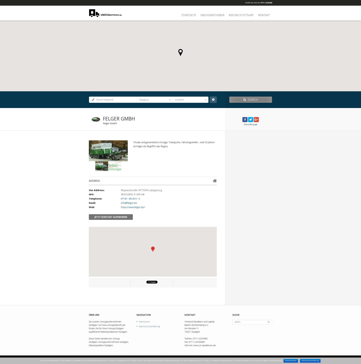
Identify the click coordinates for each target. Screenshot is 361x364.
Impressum (144, 321)
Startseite (189, 15)
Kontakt (264, 15)
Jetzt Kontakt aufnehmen (110, 217)
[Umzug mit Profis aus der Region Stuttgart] (105, 13)
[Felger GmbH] (101, 166)
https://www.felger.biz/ (133, 207)
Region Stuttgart (241, 15)
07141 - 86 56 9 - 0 (130, 198)
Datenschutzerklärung (149, 326)
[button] (180, 52)
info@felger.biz (129, 202)
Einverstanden (290, 360)
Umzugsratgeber (212, 15)
